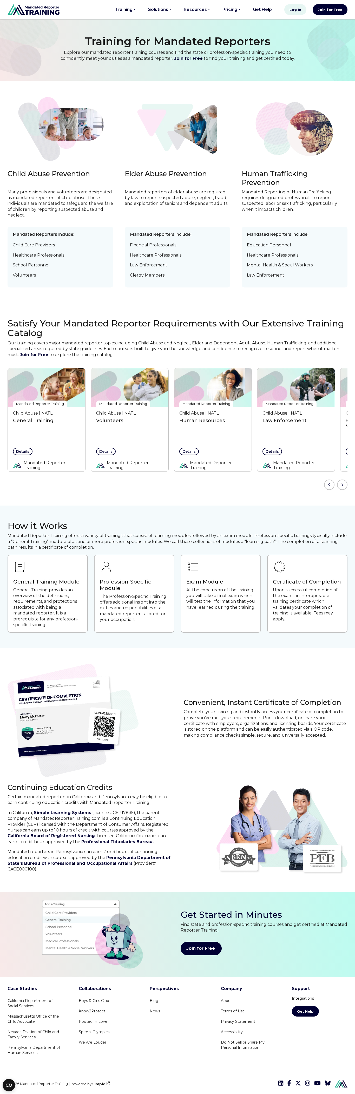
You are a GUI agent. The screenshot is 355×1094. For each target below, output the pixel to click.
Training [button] (124, 9)
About (226, 1000)
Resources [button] (195, 9)
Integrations (303, 998)
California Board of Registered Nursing (51, 835)
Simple (98, 1084)
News (155, 1011)
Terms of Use (233, 1011)
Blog (154, 1000)
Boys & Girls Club (94, 1000)
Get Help (264, 9)
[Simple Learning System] (341, 1083)
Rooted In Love (93, 1021)
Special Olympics (94, 1032)
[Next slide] (342, 485)
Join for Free (330, 10)
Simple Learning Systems (62, 812)
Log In (295, 10)
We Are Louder (92, 1042)
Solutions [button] (158, 9)
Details (22, 451)
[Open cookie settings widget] (9, 1085)
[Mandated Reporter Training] (34, 9)
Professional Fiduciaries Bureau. (117, 841)
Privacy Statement (238, 1021)
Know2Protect (92, 1011)
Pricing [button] (229, 9)
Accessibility (232, 1032)
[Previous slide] (329, 485)
